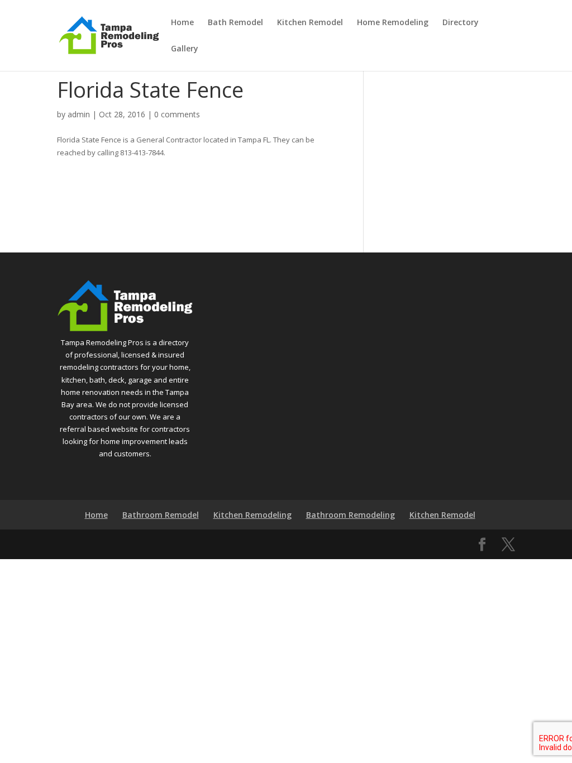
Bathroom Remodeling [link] (350, 514)
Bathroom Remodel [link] (160, 514)
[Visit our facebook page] (482, 544)
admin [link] (79, 114)
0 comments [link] (177, 114)
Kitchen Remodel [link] (310, 22)
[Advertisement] (464, 147)
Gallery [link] (184, 49)
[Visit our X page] (508, 544)
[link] (109, 35)
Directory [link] (460, 22)
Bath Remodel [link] (235, 22)
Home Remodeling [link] (392, 22)
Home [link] (182, 22)
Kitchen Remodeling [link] (252, 514)
